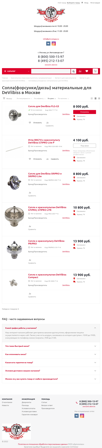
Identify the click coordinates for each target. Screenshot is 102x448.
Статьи (44, 402)
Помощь (45, 399)
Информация (28, 399)
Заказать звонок (51, 65)
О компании (7, 402)
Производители (48, 408)
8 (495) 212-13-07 (51, 61)
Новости (5, 405)
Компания (7, 399)
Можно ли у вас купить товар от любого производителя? (31, 379)
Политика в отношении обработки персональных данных (43, 444)
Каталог (11, 71)
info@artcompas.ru (51, 39)
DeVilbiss (66, 114)
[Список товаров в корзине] (95, 73)
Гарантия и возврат (30, 414)
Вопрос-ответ (47, 405)
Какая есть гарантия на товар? (19, 362)
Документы (26, 402)
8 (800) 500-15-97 (51, 56)
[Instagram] (54, 43)
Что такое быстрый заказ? (17, 346)
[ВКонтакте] (48, 43)
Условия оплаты (28, 408)
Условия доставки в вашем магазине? (22, 370)
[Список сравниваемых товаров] (80, 72)
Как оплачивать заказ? (15, 354)
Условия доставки (29, 411)
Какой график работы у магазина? (21, 328)
